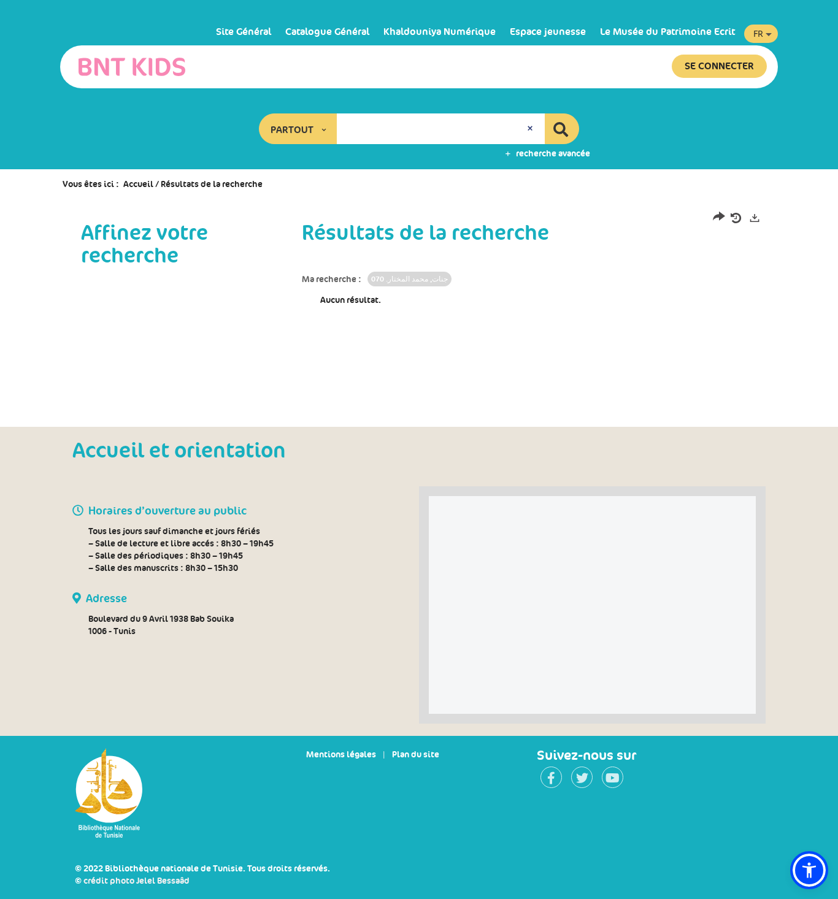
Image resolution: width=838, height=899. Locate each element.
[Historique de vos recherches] (736, 218)
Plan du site (415, 754)
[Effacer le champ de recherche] (531, 128)
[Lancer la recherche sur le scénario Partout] (562, 128)
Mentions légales (341, 754)
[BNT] (132, 66)
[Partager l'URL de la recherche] (719, 219)
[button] (298, 128)
